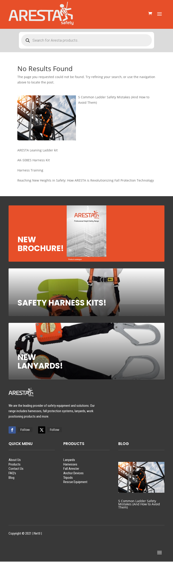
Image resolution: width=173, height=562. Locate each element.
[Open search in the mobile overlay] (86, 40)
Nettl (37, 533)
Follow (25, 429)
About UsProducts (15, 462)
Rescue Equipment (75, 482)
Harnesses (70, 464)
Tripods (68, 478)
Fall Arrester (71, 469)
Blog (11, 478)
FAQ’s (12, 473)
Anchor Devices (73, 473)
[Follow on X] (41, 430)
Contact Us (16, 469)
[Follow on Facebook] (12, 430)
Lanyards (69, 460)
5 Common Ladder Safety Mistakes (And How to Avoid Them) (139, 504)
